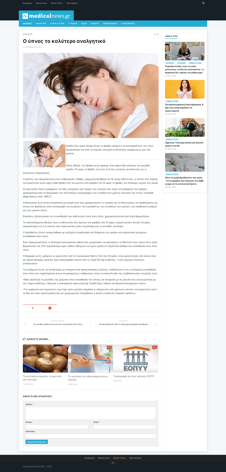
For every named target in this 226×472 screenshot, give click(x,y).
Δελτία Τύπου (56, 3)
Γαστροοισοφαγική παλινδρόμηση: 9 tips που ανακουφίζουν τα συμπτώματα (184, 107)
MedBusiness (110, 23)
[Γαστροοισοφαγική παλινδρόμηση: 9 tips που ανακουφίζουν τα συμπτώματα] (185, 89)
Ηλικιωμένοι (128, 23)
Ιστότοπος (30, 431)
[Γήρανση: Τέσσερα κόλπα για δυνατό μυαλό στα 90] (185, 127)
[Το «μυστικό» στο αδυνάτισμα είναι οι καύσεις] (90, 358)
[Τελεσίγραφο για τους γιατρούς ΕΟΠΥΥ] (135, 358)
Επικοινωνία (41, 3)
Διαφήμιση (27, 3)
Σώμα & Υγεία (57, 23)
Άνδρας (95, 23)
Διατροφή (41, 23)
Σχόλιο (29, 404)
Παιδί (84, 23)
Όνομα (29, 422)
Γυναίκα (73, 23)
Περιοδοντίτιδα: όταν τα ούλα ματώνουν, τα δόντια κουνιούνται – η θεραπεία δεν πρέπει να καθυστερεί (184, 69)
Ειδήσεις (27, 23)
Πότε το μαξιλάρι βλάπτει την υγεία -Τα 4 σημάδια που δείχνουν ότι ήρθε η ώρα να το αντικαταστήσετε (184, 180)
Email (96, 422)
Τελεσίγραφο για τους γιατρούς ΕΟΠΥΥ (133, 376)
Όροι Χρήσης (72, 3)
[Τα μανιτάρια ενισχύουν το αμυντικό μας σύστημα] (45, 358)
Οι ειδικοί (181, 63)
